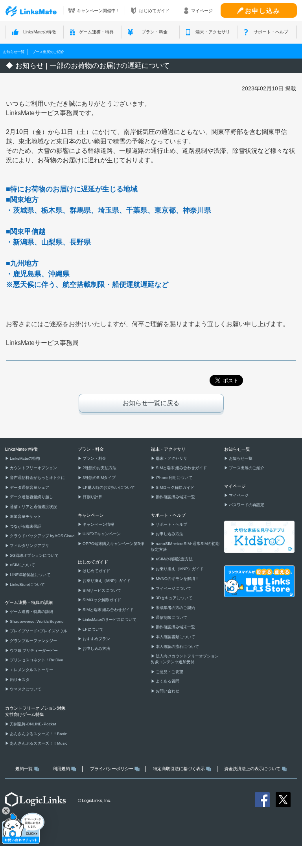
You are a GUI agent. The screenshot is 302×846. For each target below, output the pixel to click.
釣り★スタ (19, 679)
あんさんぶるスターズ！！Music (38, 743)
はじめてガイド (96, 571)
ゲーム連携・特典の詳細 (31, 611)
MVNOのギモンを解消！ (177, 578)
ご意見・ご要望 (169, 672)
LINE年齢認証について (29, 575)
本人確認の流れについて (177, 646)
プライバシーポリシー (111, 768)
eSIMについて (22, 565)
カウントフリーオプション (33, 468)
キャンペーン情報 (98, 524)
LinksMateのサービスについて (109, 619)
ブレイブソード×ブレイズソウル (38, 631)
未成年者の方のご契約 (175, 608)
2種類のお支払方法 (99, 468)
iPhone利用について (173, 477)
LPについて (92, 629)
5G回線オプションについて (34, 555)
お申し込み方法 (96, 648)
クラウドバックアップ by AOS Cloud (42, 536)
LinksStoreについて (27, 584)
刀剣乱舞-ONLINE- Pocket (32, 724)
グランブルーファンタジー (33, 641)
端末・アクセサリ (171, 458)
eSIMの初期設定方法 (174, 559)
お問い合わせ (167, 691)
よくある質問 (167, 681)
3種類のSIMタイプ (99, 477)
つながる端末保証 (25, 526)
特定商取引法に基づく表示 (179, 768)
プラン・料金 (94, 458)
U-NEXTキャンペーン (101, 534)
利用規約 (61, 768)
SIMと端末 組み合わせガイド (108, 609)
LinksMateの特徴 (24, 458)
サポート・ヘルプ (171, 524)
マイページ (238, 495)
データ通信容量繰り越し (31, 497)
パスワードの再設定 (246, 505)
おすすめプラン (96, 639)
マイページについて (173, 588)
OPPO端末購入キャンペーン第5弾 (113, 543)
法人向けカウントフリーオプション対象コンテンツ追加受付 (185, 659)
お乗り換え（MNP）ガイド (106, 580)
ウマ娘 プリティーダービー (33, 650)
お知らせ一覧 (13, 52)
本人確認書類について (175, 637)
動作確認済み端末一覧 (175, 497)
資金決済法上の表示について (252, 768)
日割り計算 (92, 497)
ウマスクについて (25, 689)
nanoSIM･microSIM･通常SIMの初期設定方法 (185, 546)
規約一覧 (24, 768)
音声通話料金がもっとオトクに (37, 477)
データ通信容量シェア (29, 487)
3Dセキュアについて (173, 598)
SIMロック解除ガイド (101, 600)
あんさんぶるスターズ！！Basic (38, 734)
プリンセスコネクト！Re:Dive (36, 660)
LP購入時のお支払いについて (108, 487)
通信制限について (171, 617)
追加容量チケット (25, 516)
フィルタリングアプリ (29, 545)
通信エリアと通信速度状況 (33, 507)
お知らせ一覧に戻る (151, 403)
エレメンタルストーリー (31, 670)
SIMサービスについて (101, 590)
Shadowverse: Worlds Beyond (36, 621)
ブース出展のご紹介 (48, 52)
